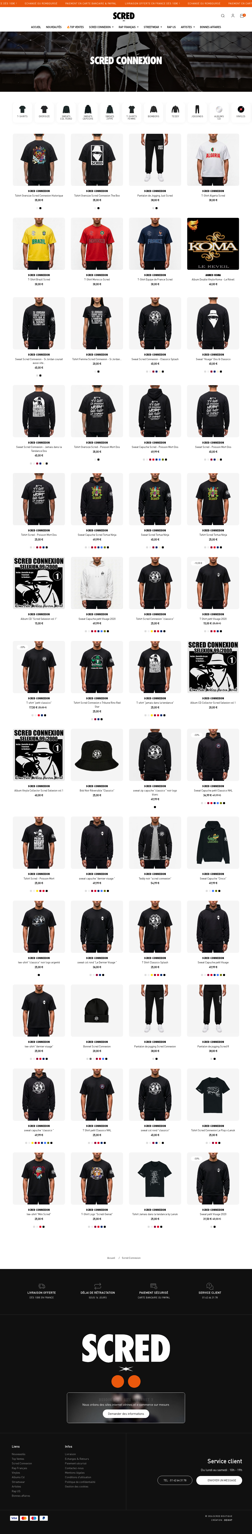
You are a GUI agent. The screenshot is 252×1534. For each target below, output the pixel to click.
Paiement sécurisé (75, 1463)
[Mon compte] (233, 15)
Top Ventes (18, 1458)
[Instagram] (117, 1381)
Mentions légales (75, 1472)
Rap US (16, 1491)
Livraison (70, 1454)
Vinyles (16, 1472)
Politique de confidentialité (80, 1481)
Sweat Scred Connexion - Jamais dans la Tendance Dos (39, 446)
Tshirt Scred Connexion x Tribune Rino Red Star (97, 702)
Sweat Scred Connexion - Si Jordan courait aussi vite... (39, 358)
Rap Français (19, 1468)
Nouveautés (18, 1454)
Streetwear (18, 1481)
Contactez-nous (74, 1468)
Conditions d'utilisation (78, 1477)
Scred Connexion (22, 1463)
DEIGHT (228, 1520)
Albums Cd (18, 1477)
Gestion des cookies (76, 1486)
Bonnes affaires (21, 1495)
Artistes (16, 1486)
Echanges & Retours (77, 1458)
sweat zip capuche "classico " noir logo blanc (155, 790)
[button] (222, 16)
